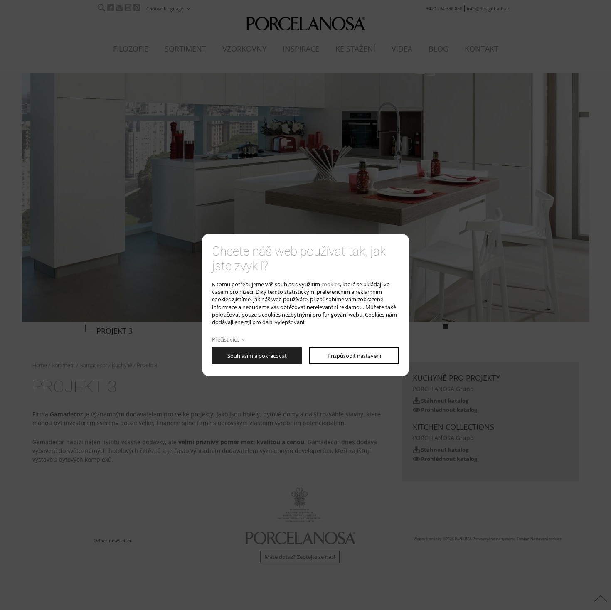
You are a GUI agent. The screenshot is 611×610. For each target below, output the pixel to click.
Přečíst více (225, 339)
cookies (330, 284)
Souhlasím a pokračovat (257, 355)
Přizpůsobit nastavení (354, 355)
